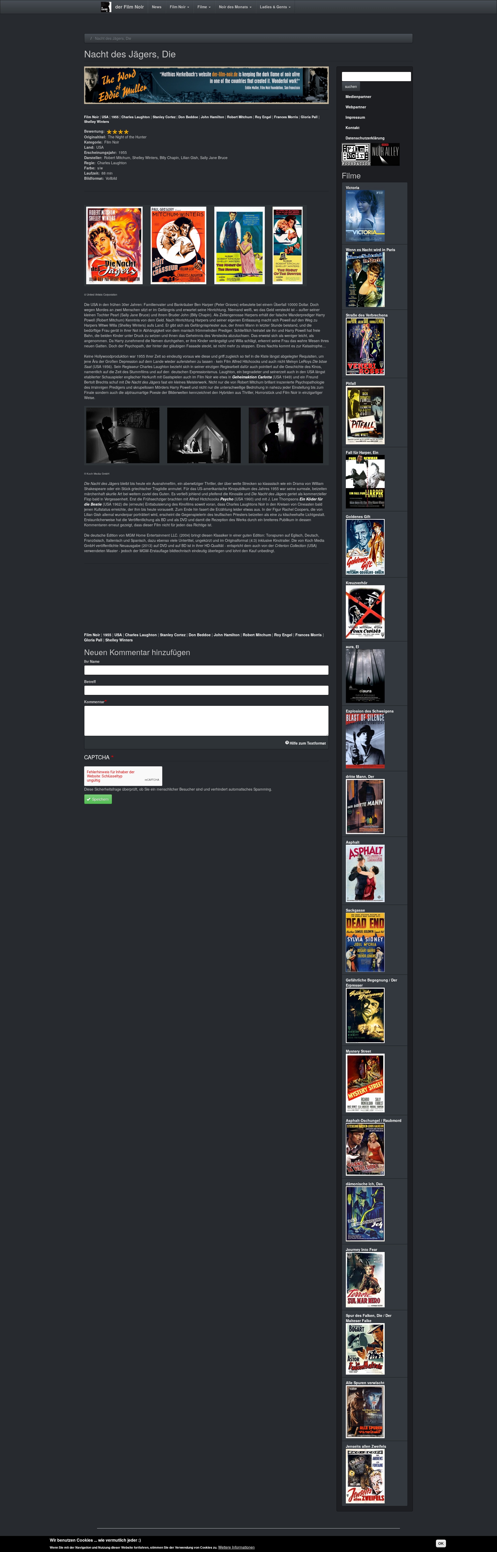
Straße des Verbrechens (367, 315)
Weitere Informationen (236, 1546)
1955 (115, 117)
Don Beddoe (188, 117)
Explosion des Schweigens (370, 711)
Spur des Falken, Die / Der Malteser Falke (368, 1318)
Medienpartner (358, 96)
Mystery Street (358, 1051)
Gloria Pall (309, 117)
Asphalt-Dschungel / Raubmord (373, 1120)
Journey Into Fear (361, 1249)
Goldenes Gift (358, 516)
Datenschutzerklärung (365, 137)
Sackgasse (355, 910)
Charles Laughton (135, 117)
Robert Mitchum (239, 117)
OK (441, 1543)
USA (105, 117)
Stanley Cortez (164, 117)
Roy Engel (263, 117)
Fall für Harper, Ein (362, 452)
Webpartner (356, 106)
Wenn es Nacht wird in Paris (370, 249)
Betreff (90, 681)
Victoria (352, 187)
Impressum (355, 117)
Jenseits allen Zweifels (366, 1446)
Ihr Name (92, 661)
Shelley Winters (96, 121)
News (157, 6)
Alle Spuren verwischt (365, 1382)
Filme (203, 6)
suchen (351, 86)
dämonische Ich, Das (364, 1183)
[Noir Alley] (385, 153)
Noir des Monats (234, 6)
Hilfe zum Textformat (308, 743)
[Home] (108, 7)
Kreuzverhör (356, 582)
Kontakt (353, 127)
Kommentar (94, 701)
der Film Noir (129, 6)
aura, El (352, 646)
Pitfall (351, 383)
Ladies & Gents (274, 6)
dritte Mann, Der (360, 776)
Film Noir (178, 6)
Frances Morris (286, 117)
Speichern (100, 799)
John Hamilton (212, 117)
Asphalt (353, 842)
